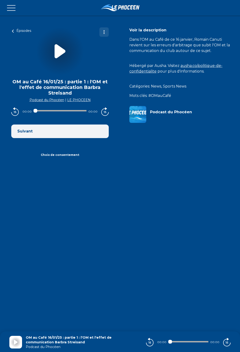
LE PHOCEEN (79, 100)
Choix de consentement (60, 155)
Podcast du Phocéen (47, 100)
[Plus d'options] (104, 32)
